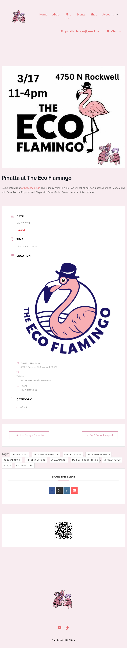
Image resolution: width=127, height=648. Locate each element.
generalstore (12, 460)
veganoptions (24, 466)
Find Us (68, 16)
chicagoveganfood (98, 454)
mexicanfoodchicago (85, 460)
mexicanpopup (112, 460)
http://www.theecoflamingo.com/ (36, 380)
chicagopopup (73, 454)
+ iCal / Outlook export (99, 435)
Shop (93, 14)
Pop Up (23, 406)
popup (7, 466)
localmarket (59, 460)
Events (80, 14)
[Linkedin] (67, 490)
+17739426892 (29, 390)
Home (43, 14)
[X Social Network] (59, 490)
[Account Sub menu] (116, 14)
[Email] (74, 490)
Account (108, 14)
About (56, 14)
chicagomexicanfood (46, 454)
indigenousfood (36, 460)
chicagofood (20, 454)
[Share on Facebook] (52, 490)
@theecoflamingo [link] (30, 187)
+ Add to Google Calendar (29, 435)
